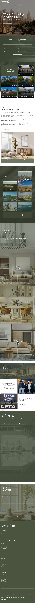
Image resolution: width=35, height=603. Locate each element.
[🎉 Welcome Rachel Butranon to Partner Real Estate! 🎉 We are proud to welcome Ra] (9, 434)
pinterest (7, 422)
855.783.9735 (5, 529)
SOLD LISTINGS (3, 557)
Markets (3, 570)
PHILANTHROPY (3, 547)
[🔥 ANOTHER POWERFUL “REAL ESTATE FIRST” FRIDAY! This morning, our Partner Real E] (26, 468)
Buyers (2, 564)
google (22, 422)
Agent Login (4, 571)
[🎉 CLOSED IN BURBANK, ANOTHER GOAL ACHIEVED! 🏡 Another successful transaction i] (26, 434)
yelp (14, 422)
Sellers (2, 565)
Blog (2, 566)
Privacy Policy (14, 510)
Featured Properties (5, 554)
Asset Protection (4, 560)
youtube (19, 422)
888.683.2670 (6, 511)
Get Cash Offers (4, 563)
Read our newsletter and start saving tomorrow (8, 374)
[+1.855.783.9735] (29, 2)
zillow (12, 422)
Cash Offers (3, 578)
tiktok (24, 422)
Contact (3, 584)
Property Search (4, 553)
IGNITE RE (2, 579)
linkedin (17, 422)
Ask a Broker (3, 577)
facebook (2, 422)
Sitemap (23, 596)
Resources (3, 559)
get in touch (5, 129)
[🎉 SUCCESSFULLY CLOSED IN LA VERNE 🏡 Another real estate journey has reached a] (9, 468)
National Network (4, 546)
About (2, 542)
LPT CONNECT (3, 575)
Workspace (3, 581)
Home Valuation (4, 562)
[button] (17, 43)
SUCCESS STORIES (4, 548)
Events (2, 573)
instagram (9, 422)
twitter (4, 422)
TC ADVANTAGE (3, 580)
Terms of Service (19, 510)
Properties (3, 551)
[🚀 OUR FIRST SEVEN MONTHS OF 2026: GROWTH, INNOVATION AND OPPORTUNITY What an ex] (9, 451)
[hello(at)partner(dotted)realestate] (31, 2)
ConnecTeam (3, 574)
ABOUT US (2, 544)
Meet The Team (4, 545)
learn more (7, 22)
